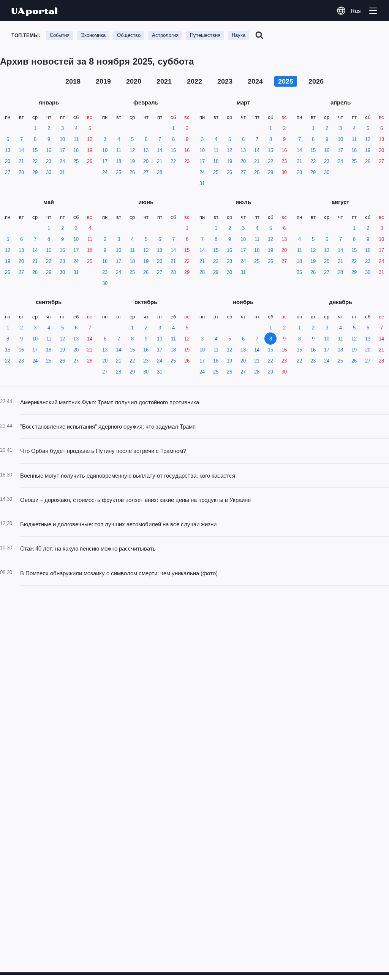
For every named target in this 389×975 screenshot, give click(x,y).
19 (89, 150)
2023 (224, 81)
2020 (133, 81)
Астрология (165, 35)
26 (89, 161)
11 (76, 139)
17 (62, 150)
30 (48, 172)
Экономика (93, 35)
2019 (103, 81)
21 (21, 161)
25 (76, 161)
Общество (129, 35)
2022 (194, 81)
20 (7, 161)
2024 (255, 81)
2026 (316, 81)
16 (48, 150)
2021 (164, 81)
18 (76, 150)
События (60, 35)
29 (35, 172)
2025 (285, 81)
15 (35, 150)
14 (21, 150)
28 (21, 172)
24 (62, 161)
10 (62, 139)
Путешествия (205, 35)
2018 (73, 81)
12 (89, 139)
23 (48, 161)
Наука (238, 35)
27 (7, 172)
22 (35, 161)
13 (7, 150)
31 (62, 172)
